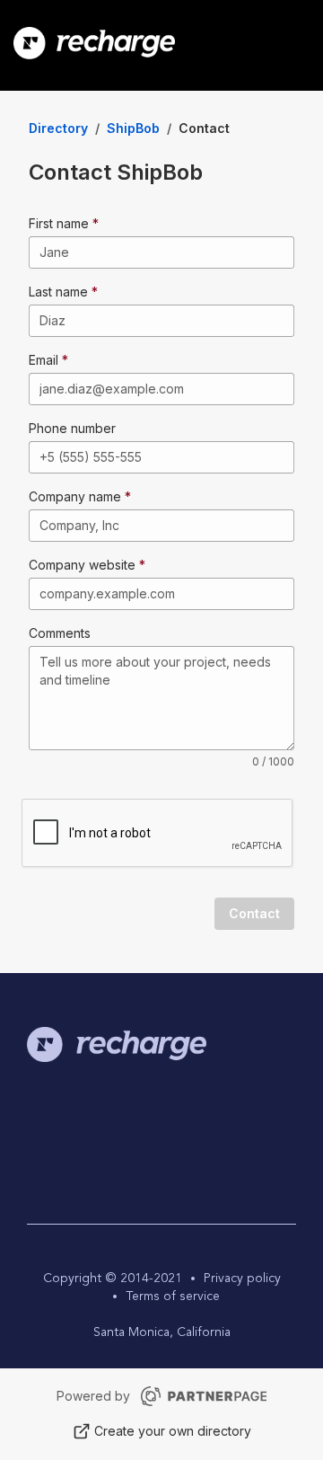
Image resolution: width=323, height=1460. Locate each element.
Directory (58, 128)
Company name (75, 496)
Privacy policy (242, 1278)
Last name (58, 291)
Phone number (72, 428)
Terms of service (173, 1296)
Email (43, 359)
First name (59, 223)
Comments (60, 633)
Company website (82, 564)
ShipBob (133, 128)
